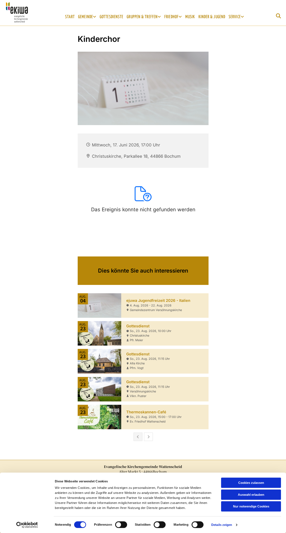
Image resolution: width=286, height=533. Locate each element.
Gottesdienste (111, 17)
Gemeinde (85, 17)
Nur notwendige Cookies (251, 506)
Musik (190, 17)
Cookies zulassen (251, 482)
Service (235, 17)
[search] (278, 16)
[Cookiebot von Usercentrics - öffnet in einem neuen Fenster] (27, 525)
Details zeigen (221, 525)
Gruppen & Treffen (142, 17)
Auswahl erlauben (251, 494)
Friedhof (171, 17)
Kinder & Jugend (211, 17)
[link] (87, 17)
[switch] (121, 524)
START (70, 17)
